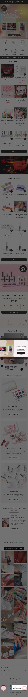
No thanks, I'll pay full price (21, 354)
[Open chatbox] (24, 688)
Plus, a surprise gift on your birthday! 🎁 (20, 349)
